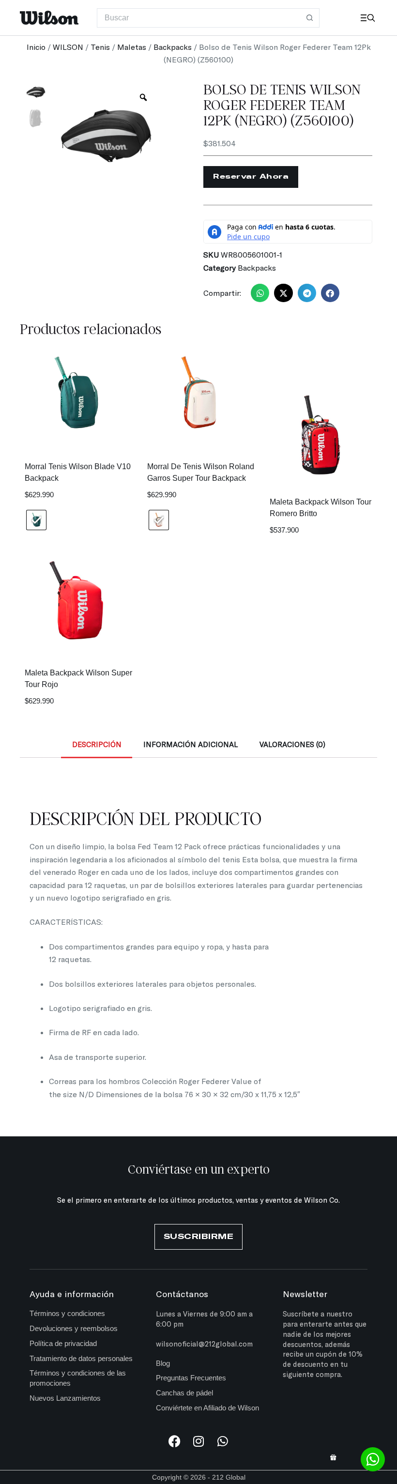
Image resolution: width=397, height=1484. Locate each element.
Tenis (100, 46)
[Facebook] (174, 1441)
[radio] (36, 520)
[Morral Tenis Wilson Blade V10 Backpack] (76, 394)
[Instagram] (198, 1441)
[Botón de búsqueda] (310, 18)
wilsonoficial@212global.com (204, 1343)
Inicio (36, 46)
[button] (260, 293)
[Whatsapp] (222, 1441)
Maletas (131, 46)
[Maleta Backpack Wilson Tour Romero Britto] (320, 434)
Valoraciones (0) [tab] (292, 744)
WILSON (68, 46)
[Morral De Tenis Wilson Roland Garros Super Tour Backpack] (198, 394)
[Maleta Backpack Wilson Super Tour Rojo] (76, 605)
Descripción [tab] (97, 744)
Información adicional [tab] (190, 744)
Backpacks (172, 46)
